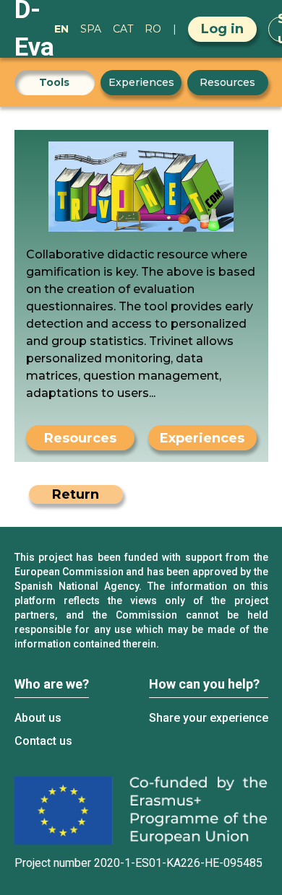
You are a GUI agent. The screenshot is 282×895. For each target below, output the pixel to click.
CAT (123, 28)
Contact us (43, 741)
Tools (54, 82)
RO (153, 28)
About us (37, 718)
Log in (222, 29)
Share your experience (208, 718)
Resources (227, 82)
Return (75, 494)
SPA (90, 28)
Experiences (141, 82)
